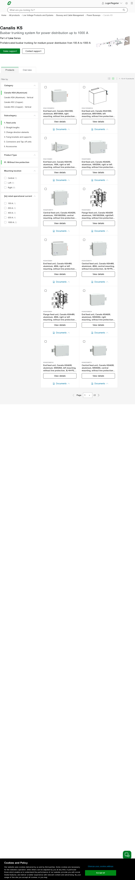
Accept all (100, 873)
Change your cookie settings (100, 866)
